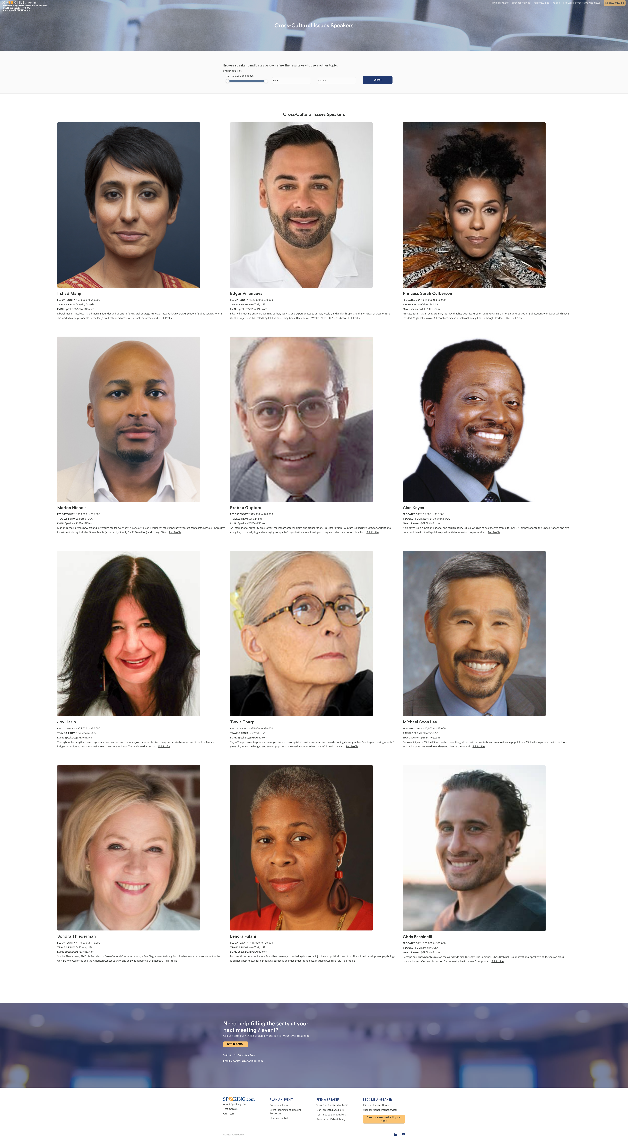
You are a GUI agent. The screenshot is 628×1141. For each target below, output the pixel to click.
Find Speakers (500, 3)
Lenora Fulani (243, 936)
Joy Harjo (66, 722)
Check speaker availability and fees (384, 1119)
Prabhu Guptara (245, 508)
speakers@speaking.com (247, 1061)
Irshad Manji (69, 293)
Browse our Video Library (330, 1119)
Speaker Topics (521, 3)
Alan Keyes (413, 508)
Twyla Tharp (242, 722)
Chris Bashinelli (417, 937)
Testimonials (230, 1108)
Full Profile (166, 318)
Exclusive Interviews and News (582, 3)
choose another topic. (321, 65)
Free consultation (279, 1105)
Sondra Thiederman (76, 936)
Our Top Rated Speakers (330, 1109)
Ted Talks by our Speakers (331, 1114)
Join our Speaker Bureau (376, 1105)
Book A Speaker (614, 3)
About (556, 3)
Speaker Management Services (380, 1109)
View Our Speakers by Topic (332, 1105)
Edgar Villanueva (246, 293)
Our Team (229, 1113)
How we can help (279, 1118)
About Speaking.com (234, 1104)
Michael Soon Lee (420, 722)
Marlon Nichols (72, 508)
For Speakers (541, 3)
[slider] (227, 81)
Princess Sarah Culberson (427, 293)
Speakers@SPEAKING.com (79, 309)
